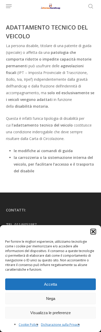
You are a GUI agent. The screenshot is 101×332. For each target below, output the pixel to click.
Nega (50, 298)
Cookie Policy (28, 324)
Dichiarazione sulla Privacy (60, 324)
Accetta (50, 284)
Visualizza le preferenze (50, 313)
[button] (93, 231)
